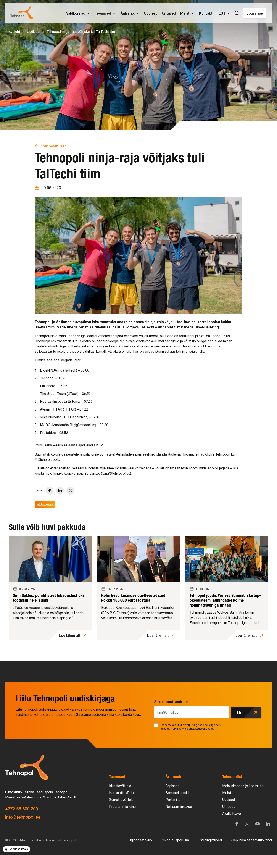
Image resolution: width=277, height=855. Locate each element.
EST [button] (222, 13)
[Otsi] (236, 13)
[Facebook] (237, 824)
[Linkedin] (268, 824)
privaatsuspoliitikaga (201, 729)
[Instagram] (247, 824)
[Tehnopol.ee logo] (21, 12)
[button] (78, 13)
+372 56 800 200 (21, 808)
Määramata (45, 505)
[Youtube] (257, 824)
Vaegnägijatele (19, 849)
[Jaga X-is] (70, 491)
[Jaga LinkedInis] (60, 491)
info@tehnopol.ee (23, 817)
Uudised (33, 32)
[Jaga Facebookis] (49, 491)
